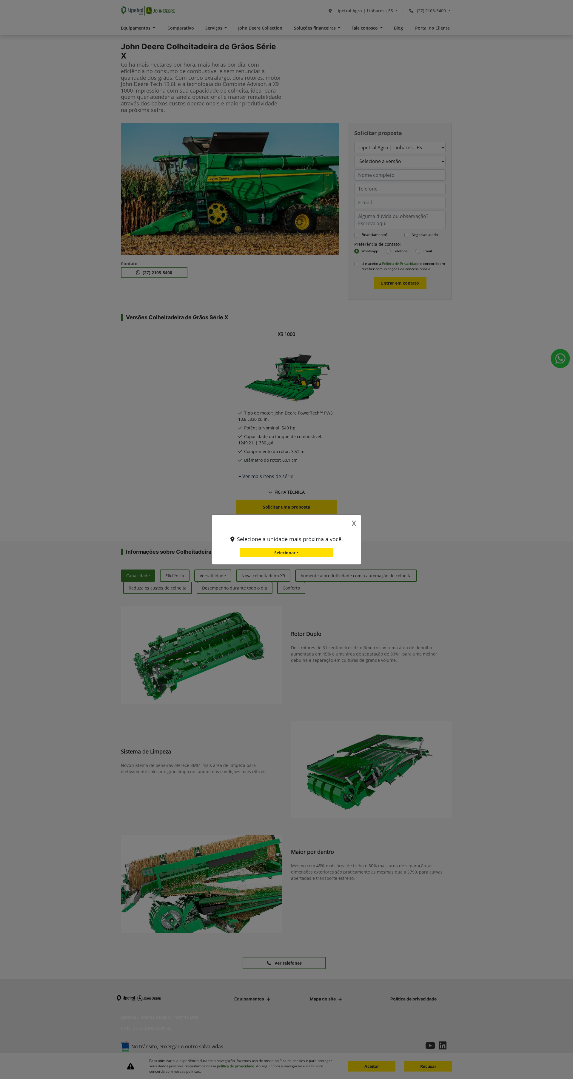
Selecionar (284, 552)
